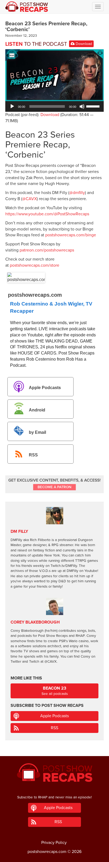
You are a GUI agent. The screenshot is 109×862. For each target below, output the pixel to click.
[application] (54, 106)
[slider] (93, 106)
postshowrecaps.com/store (34, 265)
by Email (37, 432)
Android (37, 410)
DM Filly (19, 531)
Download (83, 44)
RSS (33, 455)
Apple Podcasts (45, 387)
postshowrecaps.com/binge (70, 235)
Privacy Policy (54, 842)
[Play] (12, 106)
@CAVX (29, 198)
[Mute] (82, 106)
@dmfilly (77, 192)
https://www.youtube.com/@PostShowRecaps (47, 214)
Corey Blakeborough (35, 622)
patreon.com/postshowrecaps (47, 250)
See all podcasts (55, 691)
